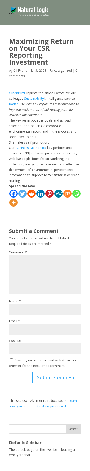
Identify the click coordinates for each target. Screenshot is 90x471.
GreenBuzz (17, 93)
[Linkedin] (40, 194)
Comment (18, 252)
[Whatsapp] (76, 194)
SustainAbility (34, 98)
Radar (13, 104)
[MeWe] (58, 194)
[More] (13, 203)
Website (15, 340)
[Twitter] (22, 194)
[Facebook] (13, 194)
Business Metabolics (30, 147)
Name (15, 301)
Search (73, 429)
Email (14, 321)
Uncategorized (61, 70)
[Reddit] (31, 194)
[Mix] (67, 194)
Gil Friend (20, 70)
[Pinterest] (49, 194)
